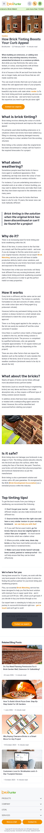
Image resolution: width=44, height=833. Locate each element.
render (34, 91)
